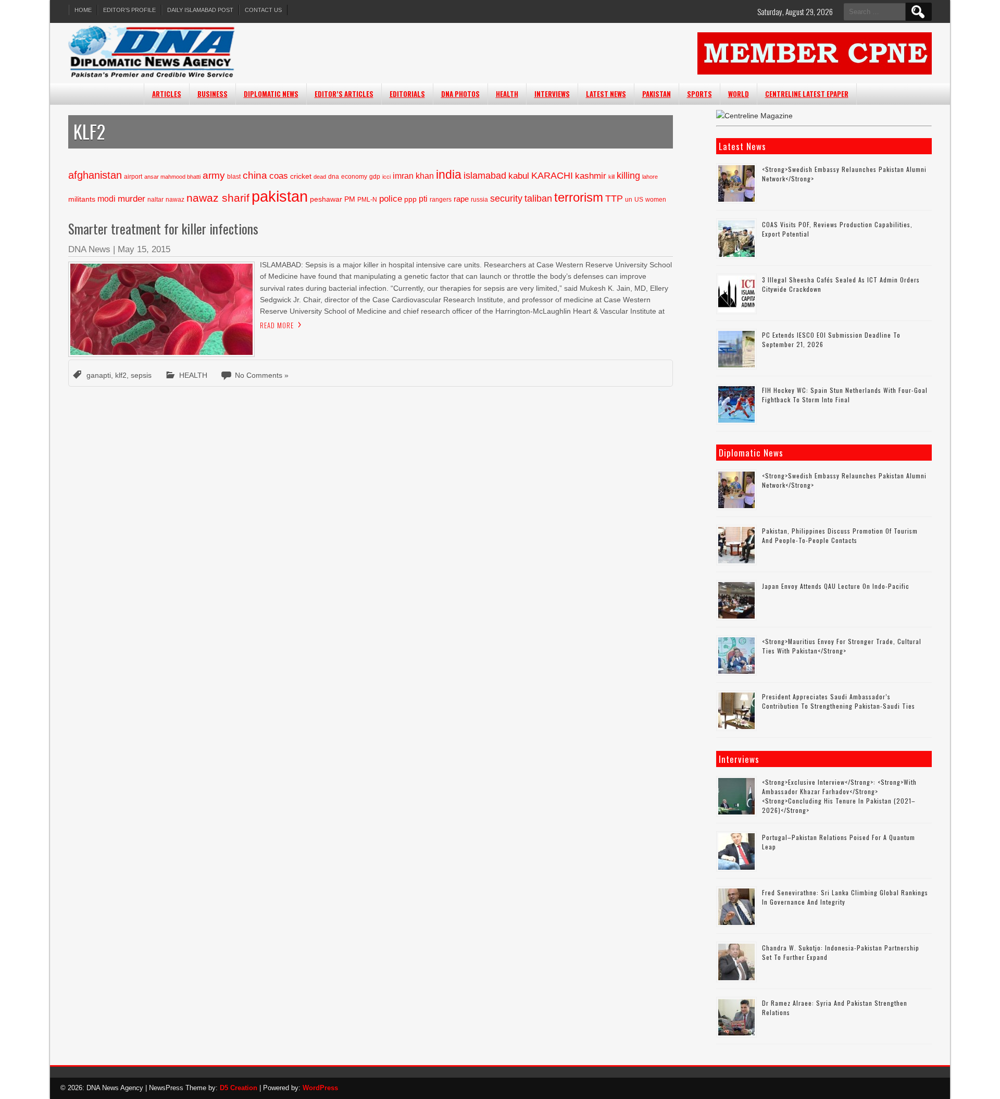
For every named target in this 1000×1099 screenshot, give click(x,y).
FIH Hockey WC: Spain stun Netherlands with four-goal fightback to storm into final (845, 395)
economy (354, 176)
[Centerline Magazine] (754, 116)
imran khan (413, 175)
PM (349, 199)
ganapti (98, 375)
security (506, 198)
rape (461, 198)
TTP (614, 198)
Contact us (263, 10)
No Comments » (262, 375)
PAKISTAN (656, 94)
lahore (650, 177)
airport (133, 176)
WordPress (320, 1088)
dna (333, 176)
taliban (538, 198)
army (214, 175)
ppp (410, 199)
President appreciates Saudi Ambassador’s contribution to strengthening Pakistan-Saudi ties (838, 701)
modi (106, 198)
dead (320, 177)
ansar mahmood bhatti (172, 177)
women (655, 199)
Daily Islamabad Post (200, 10)
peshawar (326, 199)
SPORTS (699, 94)
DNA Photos (460, 94)
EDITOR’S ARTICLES (344, 94)
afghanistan (95, 175)
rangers (441, 199)
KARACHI (552, 175)
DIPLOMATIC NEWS (271, 94)
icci (386, 177)
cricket (300, 176)
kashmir (590, 176)
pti (423, 198)
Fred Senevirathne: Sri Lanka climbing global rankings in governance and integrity (845, 897)
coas (278, 176)
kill (611, 177)
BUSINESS (212, 94)
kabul (518, 176)
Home (83, 10)
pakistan (280, 196)
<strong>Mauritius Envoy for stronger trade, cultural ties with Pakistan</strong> (841, 646)
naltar (155, 199)
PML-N (367, 199)
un (628, 199)
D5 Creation (238, 1088)
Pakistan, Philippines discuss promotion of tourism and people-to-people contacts (840, 535)
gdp (374, 176)
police (390, 199)
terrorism (578, 197)
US (638, 199)
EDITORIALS (407, 94)
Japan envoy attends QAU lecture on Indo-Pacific (835, 586)
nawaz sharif (217, 198)
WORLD (738, 94)
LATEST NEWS (606, 94)
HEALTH (507, 94)
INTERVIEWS (552, 94)
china (255, 175)
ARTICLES (166, 94)
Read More (277, 325)
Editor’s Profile (129, 10)
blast (234, 176)
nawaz (175, 199)
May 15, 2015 (144, 249)
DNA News (89, 249)
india (448, 174)
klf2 (121, 375)
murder (131, 199)
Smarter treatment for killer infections (163, 228)
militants (81, 199)
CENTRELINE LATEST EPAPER (806, 94)
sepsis (141, 375)
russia (479, 199)
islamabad (485, 175)
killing (628, 175)
